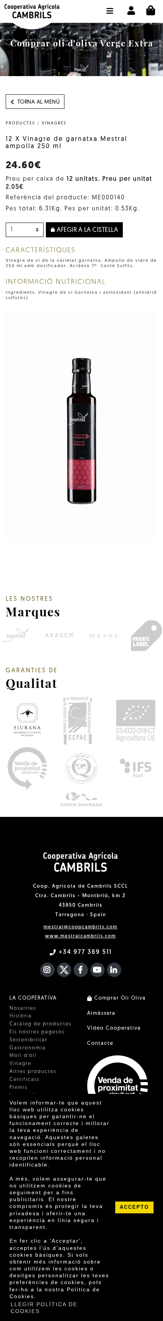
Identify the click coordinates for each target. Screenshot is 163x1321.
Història (20, 1016)
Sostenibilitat (28, 1040)
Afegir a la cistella (86, 230)
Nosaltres (22, 1008)
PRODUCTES (20, 123)
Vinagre (20, 1063)
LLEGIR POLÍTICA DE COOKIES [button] (44, 1307)
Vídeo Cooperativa (114, 1028)
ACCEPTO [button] (134, 1207)
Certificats (24, 1079)
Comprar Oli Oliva (119, 998)
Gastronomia (27, 1048)
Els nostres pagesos (37, 1032)
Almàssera (101, 1013)
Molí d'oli (23, 1055)
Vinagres (54, 123)
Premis (18, 1087)
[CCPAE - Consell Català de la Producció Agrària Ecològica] (77, 720)
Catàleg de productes (40, 1024)
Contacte (100, 1043)
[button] (110, 7)
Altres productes (32, 1071)
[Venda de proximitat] (27, 769)
